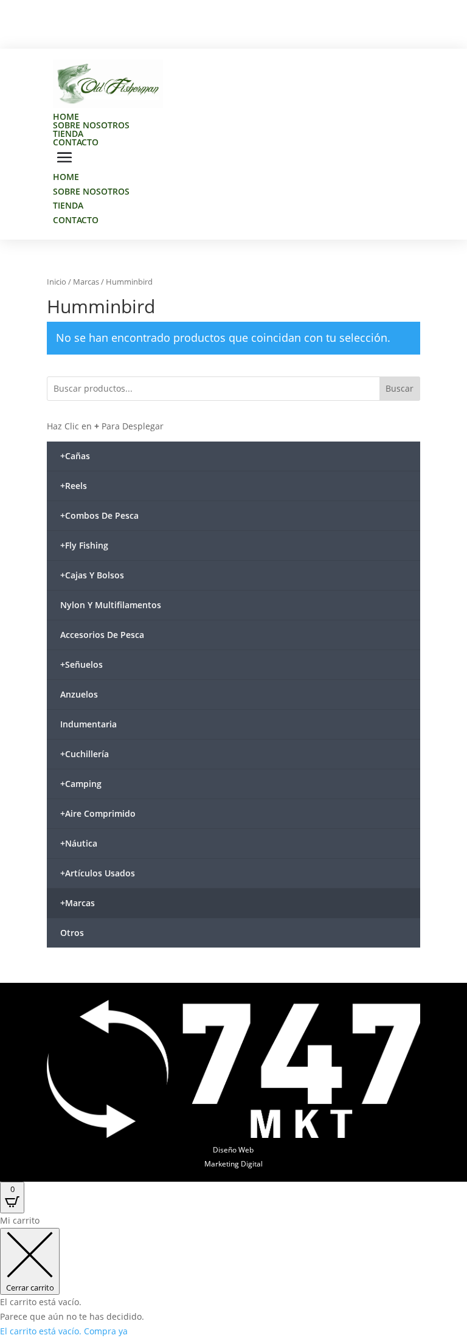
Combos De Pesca (99, 515)
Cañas (75, 456)
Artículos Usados (97, 873)
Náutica (78, 843)
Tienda (68, 133)
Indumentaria (88, 724)
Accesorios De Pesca (102, 634)
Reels (73, 485)
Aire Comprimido (98, 813)
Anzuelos (79, 694)
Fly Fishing (84, 545)
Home (66, 116)
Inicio (56, 281)
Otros (72, 932)
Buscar (399, 388)
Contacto (76, 142)
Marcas (86, 281)
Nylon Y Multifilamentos (110, 605)
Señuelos (81, 664)
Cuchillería (84, 754)
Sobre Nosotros (91, 125)
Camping (81, 783)
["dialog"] (233, 1275)
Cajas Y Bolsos (92, 575)
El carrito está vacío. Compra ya (64, 1331)
